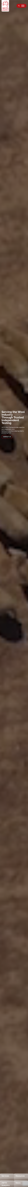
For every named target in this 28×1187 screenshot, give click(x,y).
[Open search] (19, 6)
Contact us (7, 437)
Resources (20, 1176)
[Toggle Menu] (22, 6)
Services (5, 1176)
